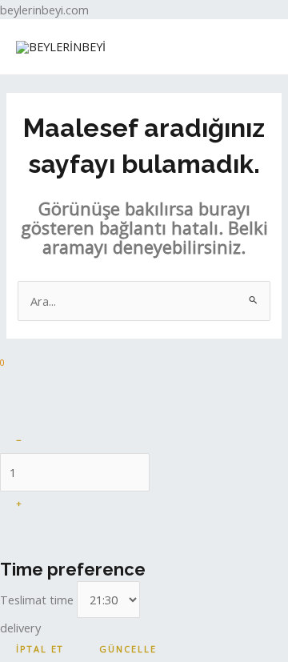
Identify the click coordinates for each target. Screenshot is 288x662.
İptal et (40, 649)
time (38, 600)
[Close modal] (16, 390)
